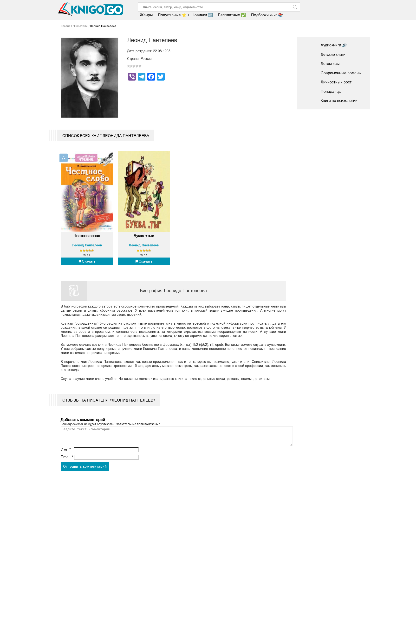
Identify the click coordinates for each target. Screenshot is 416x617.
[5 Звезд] (140, 66)
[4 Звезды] (137, 66)
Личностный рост (336, 82)
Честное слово (87, 236)
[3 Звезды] (134, 66)
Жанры (146, 15)
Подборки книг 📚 (267, 15)
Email (67, 457)
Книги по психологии (339, 101)
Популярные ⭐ (172, 15)
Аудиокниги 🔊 (334, 45)
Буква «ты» (144, 236)
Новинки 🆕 (202, 15)
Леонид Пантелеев (87, 245)
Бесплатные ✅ (232, 15)
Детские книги (333, 54)
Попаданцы (331, 91)
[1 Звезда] (128, 66)
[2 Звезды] (131, 66)
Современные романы (341, 73)
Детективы (330, 64)
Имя (66, 449)
